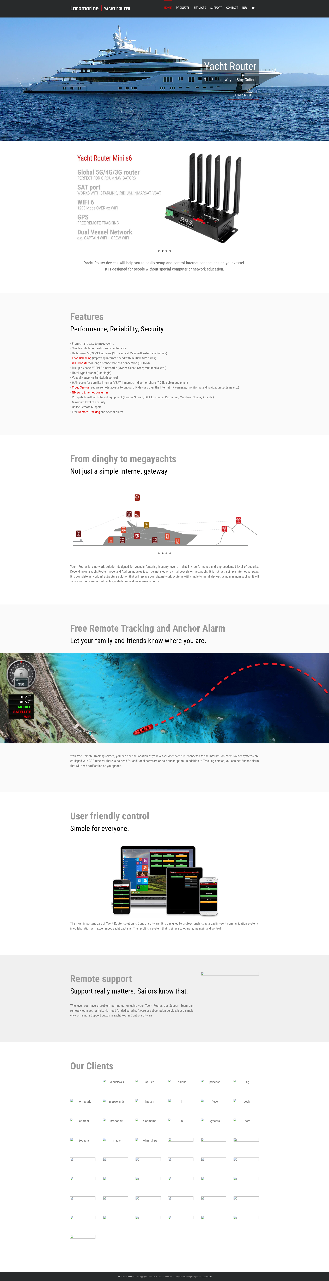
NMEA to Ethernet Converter (90, 392)
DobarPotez (207, 1277)
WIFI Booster (80, 363)
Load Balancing (81, 358)
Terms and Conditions (126, 1277)
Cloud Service (80, 387)
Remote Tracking (89, 412)
